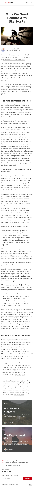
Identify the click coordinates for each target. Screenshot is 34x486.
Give (30, 484)
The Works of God (19, 395)
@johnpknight (15, 381)
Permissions (12, 484)
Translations (5, 484)
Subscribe (27, 478)
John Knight (6, 381)
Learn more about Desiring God (12, 465)
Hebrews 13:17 (20, 374)
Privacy (17, 484)
